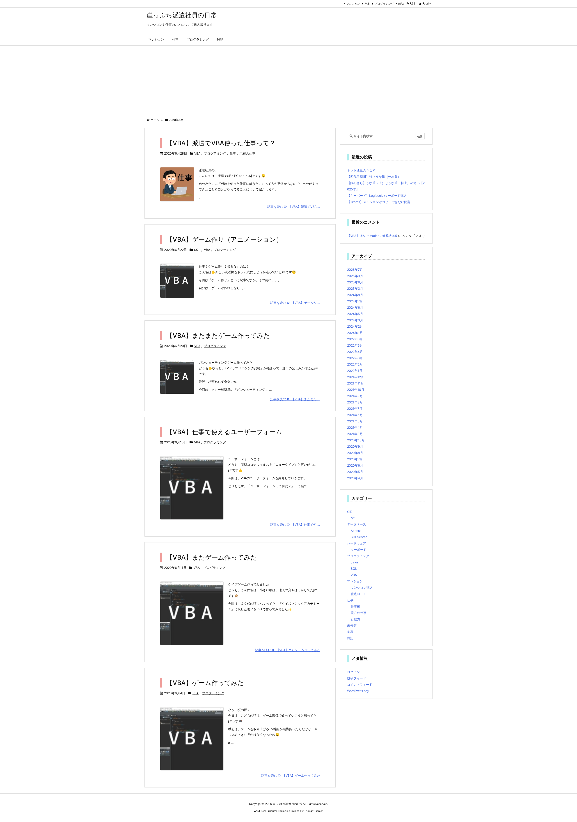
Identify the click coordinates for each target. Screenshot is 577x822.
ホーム (155, 120)
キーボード (358, 549)
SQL (197, 250)
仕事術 (355, 606)
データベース (356, 524)
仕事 (367, 3)
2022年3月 (355, 358)
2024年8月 (355, 295)
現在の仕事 (247, 153)
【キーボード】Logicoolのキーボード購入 (377, 195)
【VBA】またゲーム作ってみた (211, 557)
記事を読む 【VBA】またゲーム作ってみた (287, 650)
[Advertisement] (288, 79)
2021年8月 (355, 402)
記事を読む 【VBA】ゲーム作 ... (295, 303)
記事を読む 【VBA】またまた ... (295, 399)
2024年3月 (355, 320)
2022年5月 (355, 345)
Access (356, 531)
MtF (353, 518)
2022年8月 (355, 339)
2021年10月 (355, 389)
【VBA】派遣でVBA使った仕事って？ (221, 143)
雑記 (401, 3)
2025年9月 (355, 276)
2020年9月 (355, 446)
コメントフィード (359, 684)
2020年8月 (355, 453)
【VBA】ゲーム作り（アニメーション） (224, 239)
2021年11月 (355, 383)
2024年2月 (355, 326)
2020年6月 (355, 465)
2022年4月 (355, 352)
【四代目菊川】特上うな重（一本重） (374, 176)
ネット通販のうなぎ (361, 170)
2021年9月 (355, 396)
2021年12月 (355, 377)
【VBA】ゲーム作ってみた (205, 683)
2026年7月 (355, 269)
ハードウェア (356, 543)
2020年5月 (355, 472)
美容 (350, 632)
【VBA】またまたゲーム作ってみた (218, 335)
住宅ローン (358, 594)
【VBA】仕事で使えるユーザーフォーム (224, 432)
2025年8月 (355, 282)
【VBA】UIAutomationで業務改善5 (372, 236)
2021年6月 (355, 415)
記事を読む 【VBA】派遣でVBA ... (293, 206)
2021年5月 (355, 421)
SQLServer (359, 537)
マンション (353, 3)
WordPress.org (358, 691)
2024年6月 (355, 307)
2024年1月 (355, 333)
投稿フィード (356, 678)
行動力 (355, 619)
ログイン (353, 672)
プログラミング (384, 3)
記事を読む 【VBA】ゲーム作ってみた (290, 775)
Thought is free (313, 811)
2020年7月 (355, 459)
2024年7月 (355, 301)
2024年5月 (355, 314)
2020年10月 (356, 440)
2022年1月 (354, 371)
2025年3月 (355, 288)
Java (354, 562)
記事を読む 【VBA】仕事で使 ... (295, 524)
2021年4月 (355, 427)
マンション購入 (362, 587)
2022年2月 (355, 364)
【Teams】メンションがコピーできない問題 (378, 202)
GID (350, 512)
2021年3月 (355, 434)
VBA (197, 153)
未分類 (352, 625)
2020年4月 (355, 478)
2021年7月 (354, 408)
